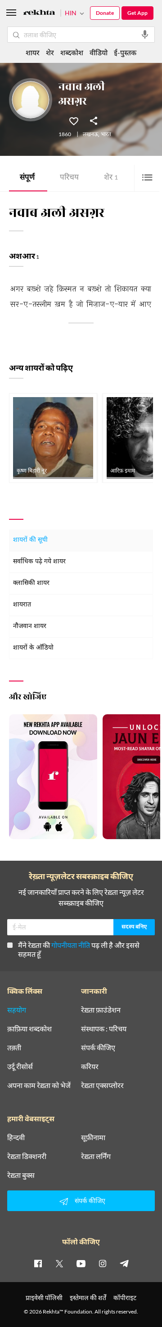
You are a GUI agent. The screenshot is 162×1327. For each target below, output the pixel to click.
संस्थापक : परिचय (103, 1028)
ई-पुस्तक (125, 52)
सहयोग (16, 1009)
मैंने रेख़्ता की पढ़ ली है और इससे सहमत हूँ (79, 949)
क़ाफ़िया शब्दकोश (29, 1028)
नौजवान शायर (29, 626)
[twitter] (59, 1263)
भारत (106, 134)
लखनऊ (90, 134)
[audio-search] (145, 34)
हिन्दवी (16, 1137)
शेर (111, 178)
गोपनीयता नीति (70, 945)
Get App (137, 12)
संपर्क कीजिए (98, 1047)
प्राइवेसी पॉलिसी (44, 1297)
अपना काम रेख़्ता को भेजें (39, 1085)
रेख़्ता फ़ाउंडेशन (101, 1009)
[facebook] (38, 1263)
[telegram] (124, 1263)
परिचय (69, 178)
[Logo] (39, 13)
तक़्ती (14, 1047)
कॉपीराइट (124, 1297)
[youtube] (81, 1263)
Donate (105, 12)
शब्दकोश (71, 52)
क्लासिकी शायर (31, 583)
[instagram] (102, 1263)
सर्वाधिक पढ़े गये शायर (39, 561)
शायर (33, 52)
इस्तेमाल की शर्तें (88, 1297)
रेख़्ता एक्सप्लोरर (102, 1085)
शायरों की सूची (30, 540)
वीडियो (99, 52)
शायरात (22, 605)
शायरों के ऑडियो (33, 648)
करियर (90, 1066)
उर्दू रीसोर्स (20, 1066)
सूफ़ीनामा (93, 1137)
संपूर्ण (27, 178)
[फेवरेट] (74, 120)
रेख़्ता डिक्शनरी (26, 1156)
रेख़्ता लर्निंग (96, 1156)
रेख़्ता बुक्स (21, 1175)
